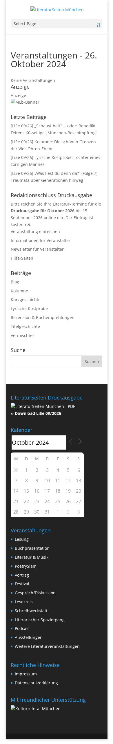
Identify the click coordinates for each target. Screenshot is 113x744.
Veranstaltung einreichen (35, 231)
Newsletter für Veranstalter (37, 249)
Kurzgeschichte (26, 299)
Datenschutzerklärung (36, 683)
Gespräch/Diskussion (35, 592)
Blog (15, 282)
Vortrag (22, 575)
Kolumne (19, 291)
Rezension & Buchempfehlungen (42, 317)
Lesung (22, 539)
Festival (22, 584)
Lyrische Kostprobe (29, 308)
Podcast (22, 628)
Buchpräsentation (32, 548)
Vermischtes (22, 335)
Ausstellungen (29, 637)
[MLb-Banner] (25, 102)
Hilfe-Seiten (22, 258)
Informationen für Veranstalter (40, 240)
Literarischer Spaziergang (40, 619)
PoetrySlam (26, 566)
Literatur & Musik (31, 557)
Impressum (26, 674)
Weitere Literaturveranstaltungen (47, 646)
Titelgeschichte (25, 326)
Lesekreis (24, 601)
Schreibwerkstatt (31, 610)
